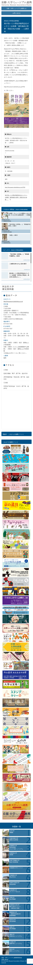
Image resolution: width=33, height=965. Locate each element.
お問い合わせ (17, 13)
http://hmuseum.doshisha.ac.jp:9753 (15, 187)
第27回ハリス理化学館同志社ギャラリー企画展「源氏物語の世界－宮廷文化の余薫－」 (16, 197)
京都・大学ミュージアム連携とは (16, 8)
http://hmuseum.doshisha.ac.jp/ (13, 301)
